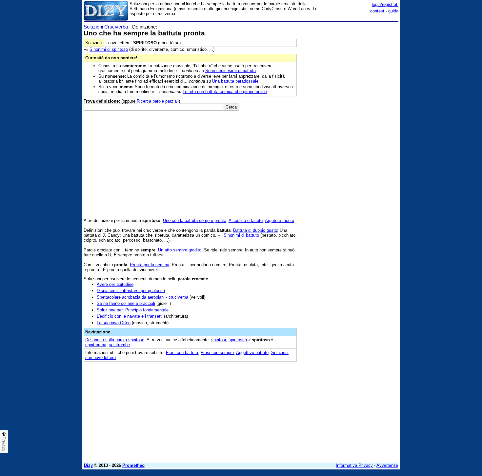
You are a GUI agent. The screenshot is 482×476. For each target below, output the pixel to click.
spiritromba (95, 344)
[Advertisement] (349, 122)
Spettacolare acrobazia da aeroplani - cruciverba (142, 297)
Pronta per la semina (149, 264)
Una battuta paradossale (235, 81)
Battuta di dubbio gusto (255, 230)
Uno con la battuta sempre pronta (194, 220)
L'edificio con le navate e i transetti (130, 316)
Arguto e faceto (279, 220)
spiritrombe (119, 344)
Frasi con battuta (182, 352)
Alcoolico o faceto (246, 220)
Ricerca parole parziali (158, 101)
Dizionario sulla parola (114, 339)
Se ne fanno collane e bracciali (126, 303)
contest (377, 11)
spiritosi (218, 339)
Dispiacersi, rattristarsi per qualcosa (131, 290)
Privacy (4, 443)
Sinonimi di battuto (241, 235)
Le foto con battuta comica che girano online (225, 91)
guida (393, 11)
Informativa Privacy (354, 465)
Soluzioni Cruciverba (106, 27)
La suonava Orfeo (114, 322)
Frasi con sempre (217, 352)
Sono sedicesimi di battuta (230, 70)
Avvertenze (387, 465)
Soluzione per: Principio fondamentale (133, 309)
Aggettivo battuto (252, 352)
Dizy (88, 465)
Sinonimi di (109, 49)
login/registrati (385, 4)
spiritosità (238, 339)
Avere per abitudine (115, 284)
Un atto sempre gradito (179, 250)
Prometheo (133, 465)
